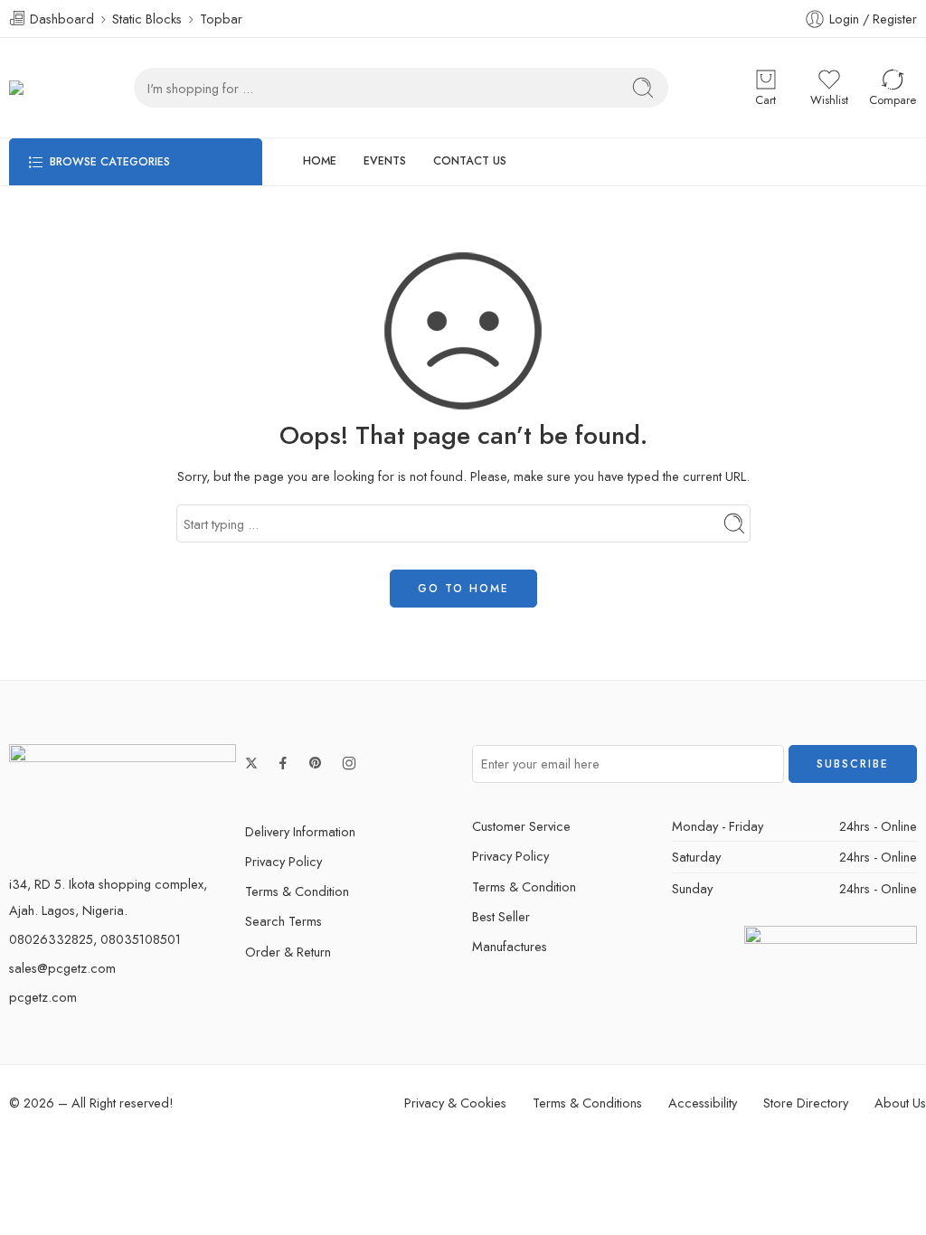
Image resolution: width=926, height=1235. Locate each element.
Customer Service (521, 825)
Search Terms (283, 920)
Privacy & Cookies (455, 1102)
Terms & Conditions (587, 1102)
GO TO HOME (463, 588)
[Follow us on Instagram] (349, 763)
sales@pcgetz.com (62, 967)
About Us (900, 1102)
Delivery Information (300, 831)
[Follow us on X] (251, 763)
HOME (319, 161)
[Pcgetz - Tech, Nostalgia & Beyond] (35, 88)
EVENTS (385, 161)
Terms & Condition (297, 890)
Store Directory (805, 1102)
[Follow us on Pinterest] (315, 763)
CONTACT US (469, 161)
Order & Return (288, 951)
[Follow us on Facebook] (283, 763)
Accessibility (702, 1102)
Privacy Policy (283, 861)
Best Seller (501, 916)
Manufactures (509, 946)
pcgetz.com (43, 996)
